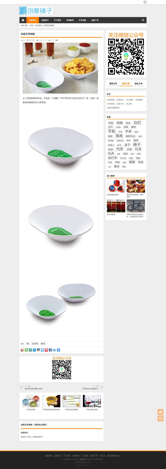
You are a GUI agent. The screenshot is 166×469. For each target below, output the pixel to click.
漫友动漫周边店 (114, 108)
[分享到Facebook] (50, 349)
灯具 (138, 149)
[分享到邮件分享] (42, 349)
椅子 (137, 144)
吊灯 (110, 127)
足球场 (35, 344)
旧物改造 (120, 141)
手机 (111, 131)
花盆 (138, 158)
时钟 (128, 140)
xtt (24, 40)
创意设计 (45, 20)
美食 (139, 154)
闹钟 (124, 162)
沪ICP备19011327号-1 (83, 462)
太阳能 (118, 127)
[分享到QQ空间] (30, 349)
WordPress (99, 459)
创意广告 (95, 20)
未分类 (129, 104)
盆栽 (125, 153)
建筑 (133, 127)
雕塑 (132, 162)
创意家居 (32, 20)
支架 (140, 136)
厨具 (128, 123)
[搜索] (143, 20)
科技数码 (70, 20)
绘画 (132, 154)
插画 (119, 136)
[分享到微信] (26, 349)
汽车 (119, 149)
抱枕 (136, 132)
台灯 (137, 122)
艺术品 (123, 158)
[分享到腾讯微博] (34, 349)
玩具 (111, 153)
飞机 (109, 167)
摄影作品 (130, 136)
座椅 (126, 127)
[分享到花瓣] (46, 349)
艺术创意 (82, 20)
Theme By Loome (83, 465)
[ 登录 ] (29, 437)
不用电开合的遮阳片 (90, 389)
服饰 (136, 140)
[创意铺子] (36, 8)
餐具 (116, 166)
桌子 (127, 144)
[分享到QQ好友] (38, 349)
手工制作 (57, 20)
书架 (110, 123)
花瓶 (131, 158)
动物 (119, 123)
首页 (22, 20)
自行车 (112, 157)
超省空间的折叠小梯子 (34, 389)
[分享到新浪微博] (22, 349)
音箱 (140, 162)
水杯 (110, 149)
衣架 (110, 162)
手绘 (120, 132)
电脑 (118, 154)
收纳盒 (111, 140)
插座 (110, 136)
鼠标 (124, 167)
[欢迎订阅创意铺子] (145, 2)
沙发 (129, 149)
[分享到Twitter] (54, 349)
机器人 (111, 145)
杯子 (119, 145)
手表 (128, 131)
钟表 (117, 162)
